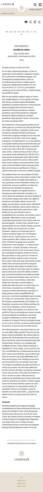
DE (11, 32)
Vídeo (21, 60)
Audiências (6, 13)
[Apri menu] (40, 4)
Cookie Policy (21, 483)
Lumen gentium (30, 348)
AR (7, 32)
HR (27, 32)
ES (19, 32)
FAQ (21, 477)
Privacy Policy (21, 486)
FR (23, 32)
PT (22, 34)
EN (15, 32)
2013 (12, 13)
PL (35, 32)
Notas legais (21, 480)
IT (31, 32)
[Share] (39, 22)
